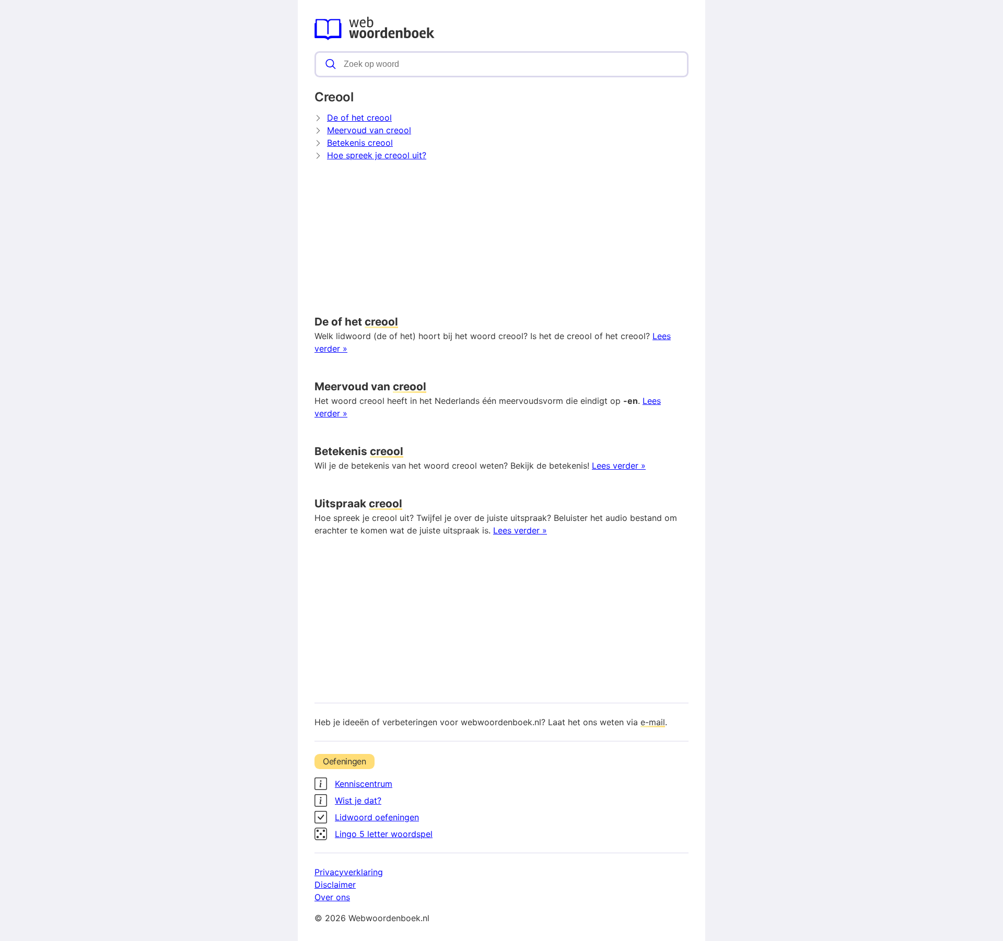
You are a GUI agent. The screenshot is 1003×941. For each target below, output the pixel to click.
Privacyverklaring (348, 872)
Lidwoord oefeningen (377, 817)
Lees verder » (619, 465)
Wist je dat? (358, 800)
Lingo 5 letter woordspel (384, 834)
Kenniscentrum (363, 784)
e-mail (652, 722)
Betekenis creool (360, 142)
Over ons (332, 897)
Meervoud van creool (369, 130)
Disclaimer (335, 884)
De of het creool (359, 117)
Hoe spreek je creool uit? (376, 155)
